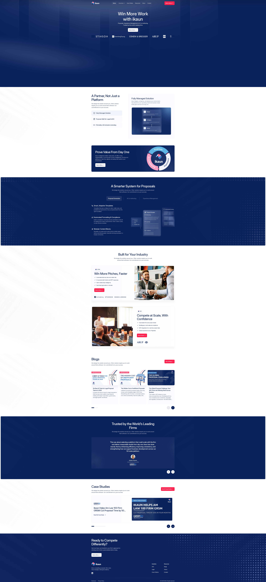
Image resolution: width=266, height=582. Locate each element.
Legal (153, 569)
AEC (153, 566)
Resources (137, 3)
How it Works (130, 3)
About (143, 3)
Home (114, 3)
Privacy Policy (101, 580)
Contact (149, 3)
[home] (95, 3)
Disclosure (93, 580)
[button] (121, 3)
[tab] (114, 198)
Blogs (165, 566)
